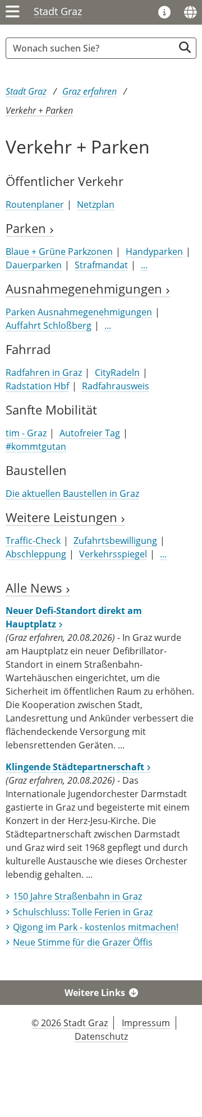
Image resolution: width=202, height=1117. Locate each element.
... (144, 265)
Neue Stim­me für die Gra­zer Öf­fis (83, 942)
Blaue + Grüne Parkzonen (59, 251)
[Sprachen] (190, 12)
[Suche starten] (185, 47)
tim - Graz (26, 433)
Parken (27, 228)
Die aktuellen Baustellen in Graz (72, 493)
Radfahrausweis (115, 386)
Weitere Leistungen (63, 517)
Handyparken (154, 251)
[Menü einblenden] (13, 12)
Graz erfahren (89, 91)
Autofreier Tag (89, 433)
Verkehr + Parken (39, 110)
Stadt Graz (58, 11)
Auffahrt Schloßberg (48, 325)
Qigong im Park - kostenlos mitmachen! (95, 927)
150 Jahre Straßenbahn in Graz (77, 896)
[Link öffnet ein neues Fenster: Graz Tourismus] (164, 13)
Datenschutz (101, 1036)
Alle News (36, 588)
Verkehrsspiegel (113, 554)
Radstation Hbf (37, 386)
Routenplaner (35, 204)
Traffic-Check (33, 540)
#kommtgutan (36, 446)
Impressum (146, 1023)
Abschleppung (36, 554)
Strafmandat (101, 265)
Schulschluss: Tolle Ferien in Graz (83, 912)
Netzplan (95, 204)
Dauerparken (34, 265)
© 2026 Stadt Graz (69, 1023)
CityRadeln (117, 372)
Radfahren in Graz (44, 372)
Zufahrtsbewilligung (115, 540)
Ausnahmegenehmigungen (86, 288)
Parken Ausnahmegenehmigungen (79, 312)
